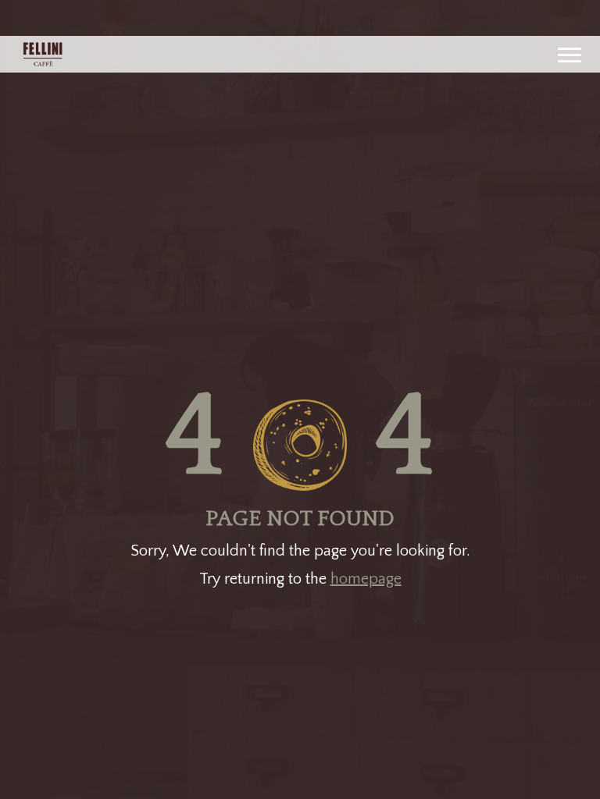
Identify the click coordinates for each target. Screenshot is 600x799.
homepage (366, 579)
